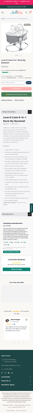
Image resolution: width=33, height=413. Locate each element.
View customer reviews (11, 252)
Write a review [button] (16, 269)
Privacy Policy (11, 410)
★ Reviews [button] (31, 208)
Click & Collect (19, 100)
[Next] (18, 342)
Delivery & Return (6, 100)
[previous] (12, 56)
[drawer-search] (26, 12)
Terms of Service (21, 410)
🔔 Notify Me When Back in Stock (16, 94)
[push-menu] (2, 12)
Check (29, 82)
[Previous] (14, 342)
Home (3, 18)
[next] (21, 56)
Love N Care (8, 76)
